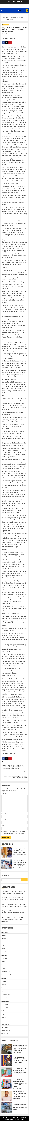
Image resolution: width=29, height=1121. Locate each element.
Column (3, 945)
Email (3, 820)
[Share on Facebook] (3, 42)
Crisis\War (4, 952)
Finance (3, 981)
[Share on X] (6, 42)
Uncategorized (5, 24)
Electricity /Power (6, 971)
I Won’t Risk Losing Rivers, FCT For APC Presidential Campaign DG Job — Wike (20, 1059)
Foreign (3, 984)
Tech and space (5, 1024)
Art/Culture (4, 932)
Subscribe (27, 10)
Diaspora (4, 955)
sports (3, 1021)
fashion (3, 978)
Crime (3, 948)
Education (4, 968)
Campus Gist (4, 942)
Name (3, 814)
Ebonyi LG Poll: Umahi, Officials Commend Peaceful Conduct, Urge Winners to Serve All (20, 1071)
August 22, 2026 (17, 855)
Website (3, 826)
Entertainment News (7, 975)
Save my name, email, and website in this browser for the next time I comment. (14, 832)
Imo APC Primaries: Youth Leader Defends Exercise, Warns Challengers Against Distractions (13, 919)
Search (5, 875)
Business (3, 939)
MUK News (4, 1008)
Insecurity (4, 998)
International (5, 1001)
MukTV (4, 33)
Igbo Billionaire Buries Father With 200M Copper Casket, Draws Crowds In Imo (20, 1047)
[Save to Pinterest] (10, 42)
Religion (3, 1014)
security (3, 1017)
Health (3, 988)
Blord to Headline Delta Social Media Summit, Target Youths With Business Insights (20, 863)
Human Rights (5, 994)
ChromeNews (13, 1119)
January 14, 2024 (10, 33)
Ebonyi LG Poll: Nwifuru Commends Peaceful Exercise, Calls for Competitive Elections (20, 1083)
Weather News (5, 1034)
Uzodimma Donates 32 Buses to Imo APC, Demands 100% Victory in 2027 (20, 1106)
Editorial (3, 961)
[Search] (23, 10)
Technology (4, 1027)
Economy (4, 958)
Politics (3, 1011)
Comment (4, 793)
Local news (4, 1004)
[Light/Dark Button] (19, 10)
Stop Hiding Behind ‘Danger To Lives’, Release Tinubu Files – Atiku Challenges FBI (19, 851)
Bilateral (3, 935)
